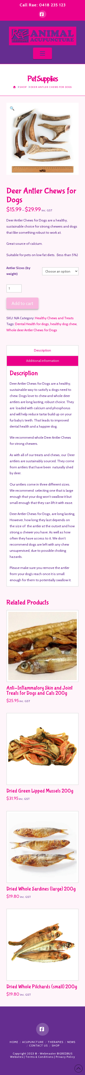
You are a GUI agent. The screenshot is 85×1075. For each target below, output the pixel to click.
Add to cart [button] (44, 776)
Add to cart (22, 303)
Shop (56, 1045)
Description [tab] (42, 350)
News (71, 1042)
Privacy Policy (65, 1057)
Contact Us (38, 1045)
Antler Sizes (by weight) (18, 271)
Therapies (55, 1042)
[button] (42, 53)
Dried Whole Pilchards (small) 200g (41, 987)
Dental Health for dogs (32, 324)
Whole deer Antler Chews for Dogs (31, 330)
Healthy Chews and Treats (54, 318)
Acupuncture (33, 1042)
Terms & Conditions (39, 1057)
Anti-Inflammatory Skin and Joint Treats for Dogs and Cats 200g (39, 690)
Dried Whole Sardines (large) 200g (41, 889)
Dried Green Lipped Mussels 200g (39, 791)
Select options (44, 673)
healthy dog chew (63, 324)
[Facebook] (42, 14)
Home (14, 1042)
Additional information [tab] (42, 361)
